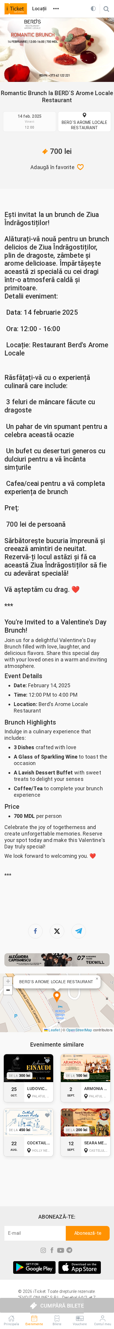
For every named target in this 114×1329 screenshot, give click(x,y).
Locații (39, 8)
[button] (57, 997)
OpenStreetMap (79, 1029)
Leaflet (54, 1029)
